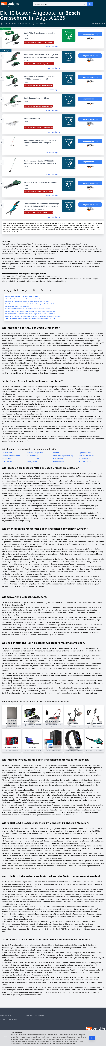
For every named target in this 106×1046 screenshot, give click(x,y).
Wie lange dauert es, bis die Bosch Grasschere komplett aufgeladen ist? (30, 311)
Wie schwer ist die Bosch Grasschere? (18, 306)
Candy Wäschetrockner (11, 456)
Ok (92, 1038)
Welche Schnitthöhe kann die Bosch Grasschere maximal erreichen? (28, 309)
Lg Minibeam (7, 461)
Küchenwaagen (33, 456)
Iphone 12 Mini (33, 458)
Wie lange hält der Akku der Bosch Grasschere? (21, 296)
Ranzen (56, 453)
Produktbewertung (8, 1020)
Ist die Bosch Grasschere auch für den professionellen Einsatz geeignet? (30, 319)
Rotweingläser (58, 461)
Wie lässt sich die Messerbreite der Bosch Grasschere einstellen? (27, 301)
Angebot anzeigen (90, 34)
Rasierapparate (85, 458)
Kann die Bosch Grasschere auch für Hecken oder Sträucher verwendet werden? (33, 316)
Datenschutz (5, 1015)
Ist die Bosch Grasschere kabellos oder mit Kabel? (22, 299)
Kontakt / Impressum (35, 1015)
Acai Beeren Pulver (86, 456)
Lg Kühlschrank (85, 453)
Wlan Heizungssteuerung (63, 456)
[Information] (74, 40)
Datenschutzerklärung (68, 1043)
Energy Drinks (33, 461)
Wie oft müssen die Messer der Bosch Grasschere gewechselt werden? (29, 304)
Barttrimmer (58, 458)
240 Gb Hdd (6, 458)
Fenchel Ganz (7, 453)
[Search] (90, 4)
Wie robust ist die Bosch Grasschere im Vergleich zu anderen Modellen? (30, 314)
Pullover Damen (85, 461)
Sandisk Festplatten (35, 453)
